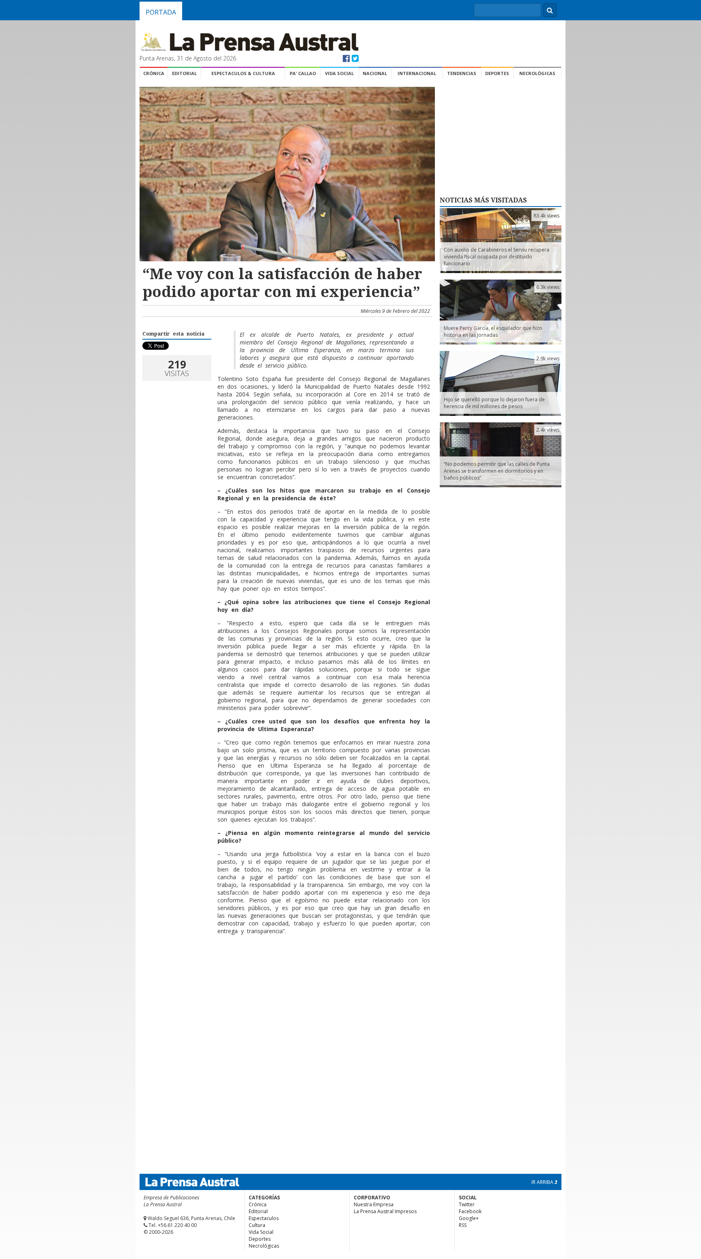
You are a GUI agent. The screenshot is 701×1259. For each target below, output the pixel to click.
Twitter (467, 1204)
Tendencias (461, 73)
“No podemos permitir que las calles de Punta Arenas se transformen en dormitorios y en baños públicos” (497, 471)
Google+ (469, 1218)
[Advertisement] (286, 967)
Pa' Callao (303, 73)
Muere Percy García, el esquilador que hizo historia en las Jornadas (493, 331)
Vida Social (339, 73)
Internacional (417, 73)
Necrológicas (537, 73)
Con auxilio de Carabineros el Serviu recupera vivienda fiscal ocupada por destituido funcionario (496, 256)
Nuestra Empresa (374, 1204)
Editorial (184, 73)
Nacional (375, 73)
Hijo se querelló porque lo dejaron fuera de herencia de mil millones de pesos (494, 403)
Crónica (153, 73)
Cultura (257, 1225)
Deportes (497, 73)
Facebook (470, 1211)
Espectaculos (264, 1218)
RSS (463, 1225)
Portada (161, 12)
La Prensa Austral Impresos (385, 1211)
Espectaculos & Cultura (243, 73)
